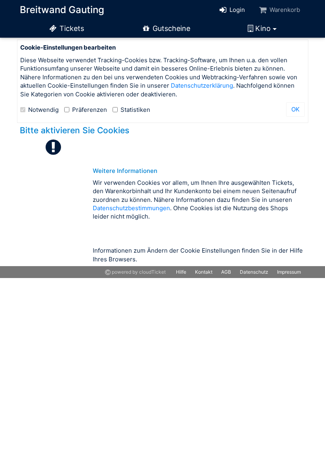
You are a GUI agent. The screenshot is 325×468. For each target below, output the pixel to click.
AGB (226, 272)
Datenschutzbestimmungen (131, 208)
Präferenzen (89, 109)
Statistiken (135, 109)
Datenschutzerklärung (202, 85)
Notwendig (43, 109)
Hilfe (181, 272)
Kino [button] (263, 28)
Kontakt (203, 272)
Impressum (289, 272)
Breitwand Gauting (62, 9)
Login (236, 9)
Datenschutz (254, 272)
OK (295, 109)
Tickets (70, 28)
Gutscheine (170, 28)
